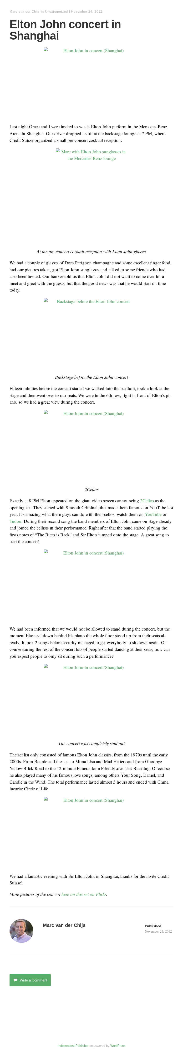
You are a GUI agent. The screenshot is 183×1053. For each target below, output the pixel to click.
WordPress (118, 1046)
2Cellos (147, 500)
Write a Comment (33, 980)
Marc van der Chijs (25, 11)
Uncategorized (56, 11)
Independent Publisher (73, 1046)
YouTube (153, 514)
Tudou (15, 521)
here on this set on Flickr (83, 894)
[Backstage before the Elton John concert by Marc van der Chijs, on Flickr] (91, 333)
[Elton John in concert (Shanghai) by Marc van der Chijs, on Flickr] (91, 83)
